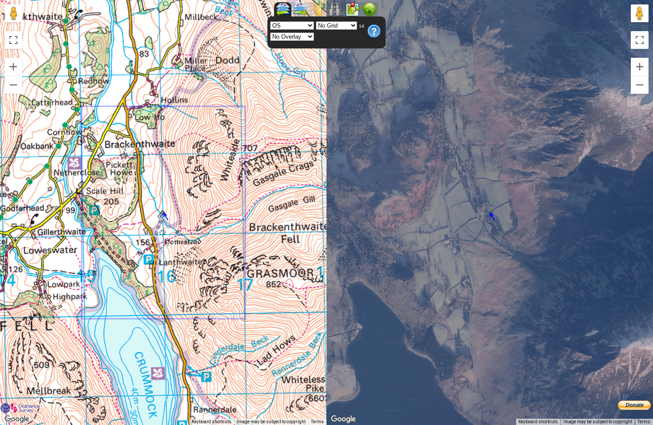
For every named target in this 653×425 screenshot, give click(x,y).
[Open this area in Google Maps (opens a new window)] (17, 419)
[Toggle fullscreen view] (13, 40)
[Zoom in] (13, 67)
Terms (317, 421)
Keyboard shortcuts (211, 421)
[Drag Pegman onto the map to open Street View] (13, 13)
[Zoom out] (13, 85)
